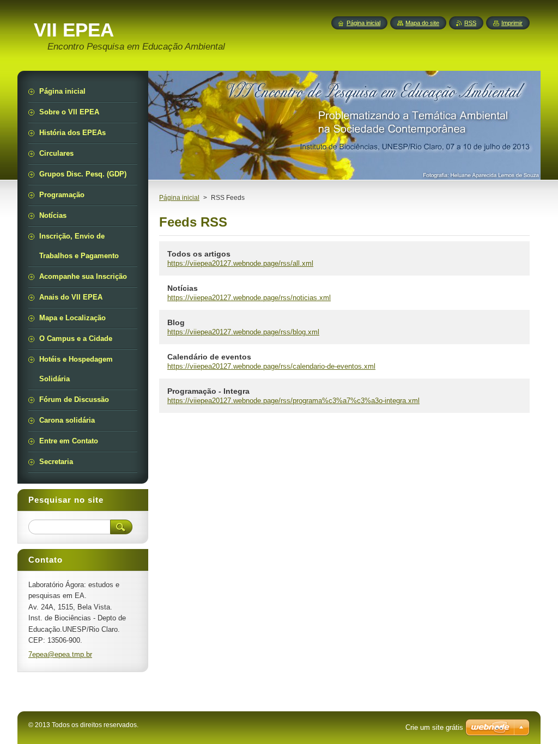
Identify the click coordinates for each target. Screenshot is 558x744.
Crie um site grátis (434, 727)
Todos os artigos (199, 253)
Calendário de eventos (209, 356)
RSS (470, 23)
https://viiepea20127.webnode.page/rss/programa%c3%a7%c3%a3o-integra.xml (293, 401)
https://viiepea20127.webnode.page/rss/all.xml (240, 263)
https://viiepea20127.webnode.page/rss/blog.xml (243, 332)
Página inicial (179, 197)
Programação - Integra (208, 391)
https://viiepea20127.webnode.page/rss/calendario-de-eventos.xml (271, 366)
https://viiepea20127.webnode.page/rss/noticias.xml (249, 298)
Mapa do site (422, 23)
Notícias (182, 288)
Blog (176, 322)
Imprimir (512, 23)
